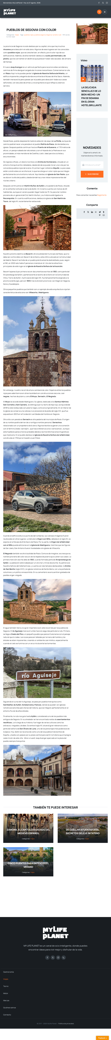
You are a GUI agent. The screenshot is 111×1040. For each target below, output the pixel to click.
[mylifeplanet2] (9, 9)
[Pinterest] (100, 215)
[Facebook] (84, 212)
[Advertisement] (55, 894)
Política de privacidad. (66, 1023)
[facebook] (99, 3)
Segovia (49, 35)
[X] (88, 212)
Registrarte (101, 195)
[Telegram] (100, 212)
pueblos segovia (40, 35)
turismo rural (57, 35)
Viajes (17, 35)
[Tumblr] (104, 212)
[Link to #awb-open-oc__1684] (104, 12)
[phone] (63, 957)
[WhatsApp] (96, 212)
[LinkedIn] (92, 212)
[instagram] (107, 3)
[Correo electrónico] (104, 215)
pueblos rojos (29, 35)
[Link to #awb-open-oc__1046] (99, 12)
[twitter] (103, 3)
